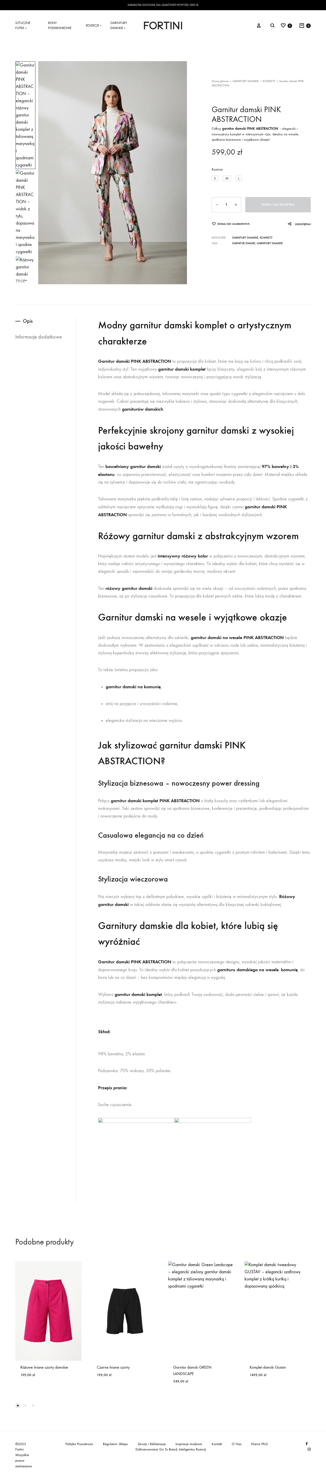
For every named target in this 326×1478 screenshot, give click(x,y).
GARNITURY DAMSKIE (118, 25)
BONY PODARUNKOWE (59, 25)
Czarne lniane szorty (113, 1367)
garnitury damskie (270, 243)
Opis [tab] (28, 321)
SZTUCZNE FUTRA (22, 25)
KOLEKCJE (94, 25)
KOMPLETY (269, 81)
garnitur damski (243, 243)
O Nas (236, 1444)
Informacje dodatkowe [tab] (38, 337)
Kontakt (217, 1444)
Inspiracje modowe (188, 1444)
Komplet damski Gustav (268, 1367)
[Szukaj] (272, 25)
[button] (215, 178)
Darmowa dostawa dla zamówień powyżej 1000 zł (163, 5)
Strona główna (220, 81)
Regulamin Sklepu (115, 1444)
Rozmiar (217, 169)
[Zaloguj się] (259, 25)
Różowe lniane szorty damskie (44, 1367)
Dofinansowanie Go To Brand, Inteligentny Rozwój (170, 1449)
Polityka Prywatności (79, 1444)
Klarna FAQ (259, 1444)
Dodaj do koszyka (278, 204)
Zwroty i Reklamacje (152, 1444)
